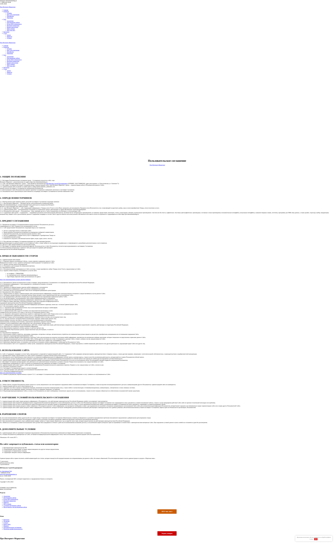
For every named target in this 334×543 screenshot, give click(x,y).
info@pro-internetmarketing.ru (8, 474)
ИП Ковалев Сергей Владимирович (56, 183)
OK (316, 539)
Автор (9, 35)
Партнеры (10, 18)
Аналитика (10, 21)
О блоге (9, 38)
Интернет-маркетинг (13, 25)
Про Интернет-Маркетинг (157, 165)
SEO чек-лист (11, 30)
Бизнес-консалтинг (12, 27)
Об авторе (6, 521)
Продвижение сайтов (13, 22)
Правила (6, 526)
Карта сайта (7, 524)
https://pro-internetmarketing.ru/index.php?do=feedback (15, 279)
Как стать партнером (13, 14)
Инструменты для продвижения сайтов (15, 507)
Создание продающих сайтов (12, 505)
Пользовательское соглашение (12, 527)
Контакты (6, 519)
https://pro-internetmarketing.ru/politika (10, 373)
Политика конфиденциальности (13, 529)
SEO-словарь (11, 28)
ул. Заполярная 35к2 (6, 471)
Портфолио (10, 16)
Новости (9, 36)
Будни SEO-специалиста (14, 24)
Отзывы (9, 13)
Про (8, 7)
